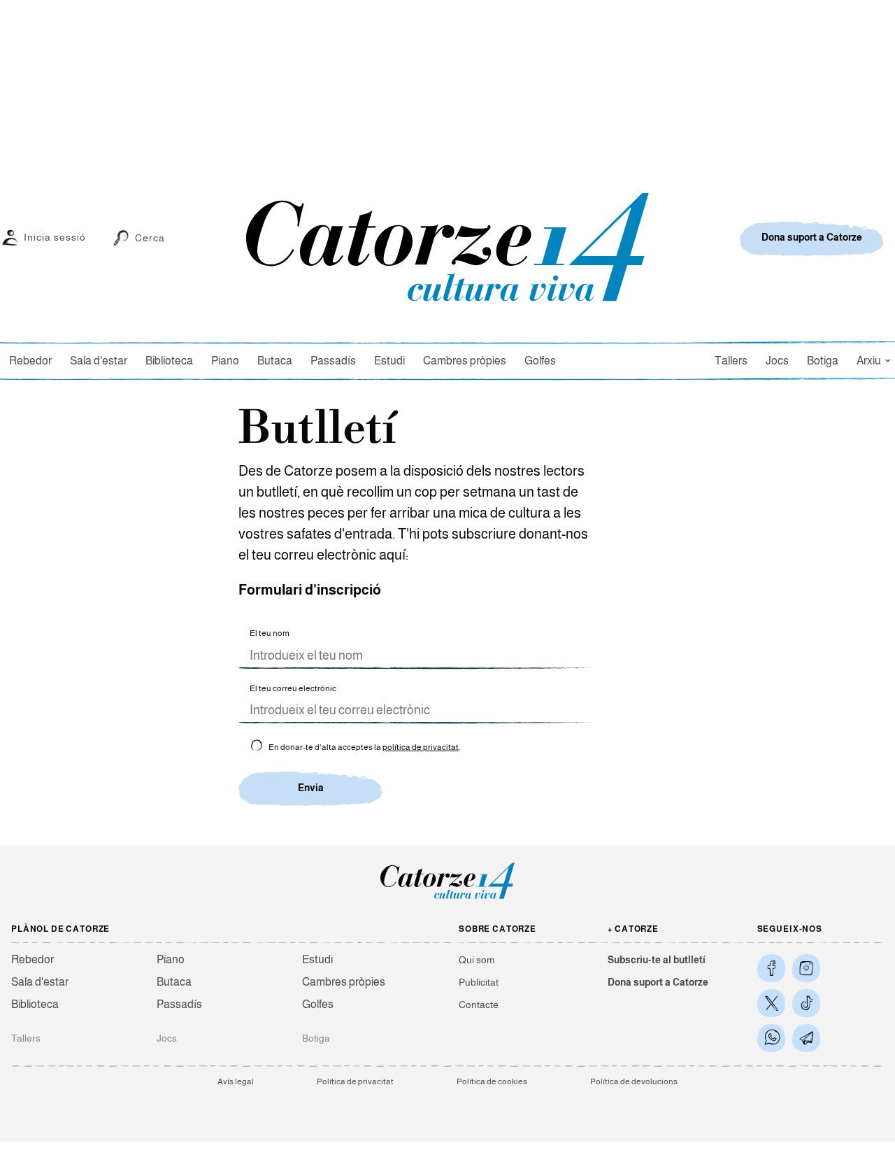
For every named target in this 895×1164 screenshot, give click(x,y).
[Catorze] (447, 898)
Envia (311, 787)
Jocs (777, 361)
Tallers (731, 361)
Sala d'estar (98, 361)
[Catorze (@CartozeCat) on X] (771, 1003)
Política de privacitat (355, 1081)
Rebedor (30, 361)
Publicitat (479, 982)
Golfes (540, 361)
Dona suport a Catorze (658, 982)
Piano (225, 361)
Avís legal (235, 1081)
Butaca (274, 361)
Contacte (479, 1004)
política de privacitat (420, 747)
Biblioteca (169, 361)
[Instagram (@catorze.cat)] (806, 968)
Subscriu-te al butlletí (657, 959)
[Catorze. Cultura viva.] (771, 968)
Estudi (389, 361)
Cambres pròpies (464, 361)
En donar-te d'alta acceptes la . (363, 747)
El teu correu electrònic (293, 688)
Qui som (476, 959)
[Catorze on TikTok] (806, 1003)
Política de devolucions (634, 1081)
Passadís (333, 361)
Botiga (822, 361)
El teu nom (269, 633)
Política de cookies (492, 1081)
